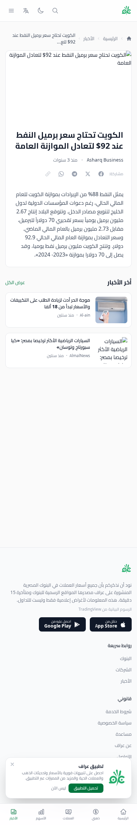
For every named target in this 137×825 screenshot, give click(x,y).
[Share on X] (87, 174)
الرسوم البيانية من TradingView (105, 609)
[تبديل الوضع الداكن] (41, 11)
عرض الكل (15, 282)
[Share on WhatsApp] (61, 174)
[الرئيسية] (129, 38)
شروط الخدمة (119, 711)
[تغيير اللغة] (26, 11)
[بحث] (55, 11)
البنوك (126, 658)
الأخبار (88, 38)
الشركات (124, 669)
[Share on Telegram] (74, 174)
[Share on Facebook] (101, 174)
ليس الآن (58, 788)
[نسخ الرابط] (48, 174)
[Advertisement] (68, 479)
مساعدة (124, 734)
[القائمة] (11, 11)
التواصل (124, 756)
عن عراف (123, 745)
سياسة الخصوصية (115, 722)
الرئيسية (110, 38)
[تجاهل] (12, 764)
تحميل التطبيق (86, 788)
